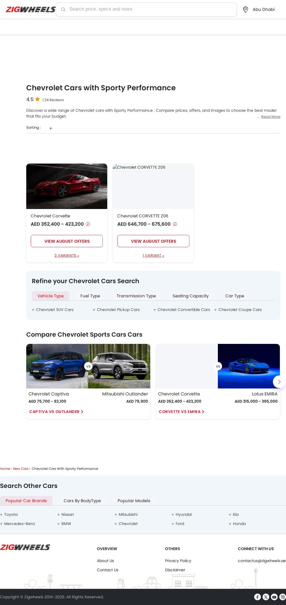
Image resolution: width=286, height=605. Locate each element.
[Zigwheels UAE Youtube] (274, 597)
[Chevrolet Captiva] (57, 366)
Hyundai (184, 514)
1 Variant (152, 255)
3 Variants (66, 255)
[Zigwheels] (31, 9)
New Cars (20, 468)
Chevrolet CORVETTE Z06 (142, 215)
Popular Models (134, 501)
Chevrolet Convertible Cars (184, 309)
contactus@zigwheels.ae (262, 560)
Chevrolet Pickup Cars (118, 309)
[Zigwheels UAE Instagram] (282, 597)
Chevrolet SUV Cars (54, 309)
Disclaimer (175, 570)
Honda (239, 523)
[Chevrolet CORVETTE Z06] (153, 186)
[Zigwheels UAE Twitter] (266, 597)
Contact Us (107, 570)
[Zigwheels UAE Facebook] (257, 597)
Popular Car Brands (26, 501)
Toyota (11, 514)
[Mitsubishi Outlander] (119, 366)
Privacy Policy (178, 560)
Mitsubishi (128, 514)
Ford (180, 523)
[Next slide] (279, 381)
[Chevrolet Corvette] (66, 186)
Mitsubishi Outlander (125, 394)
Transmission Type (136, 296)
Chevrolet (128, 523)
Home (5, 468)
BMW (66, 523)
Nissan (67, 514)
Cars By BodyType (82, 501)
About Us (105, 560)
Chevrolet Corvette (50, 215)
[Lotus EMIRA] (249, 366)
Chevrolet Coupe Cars (240, 309)
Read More (270, 116)
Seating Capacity (191, 296)
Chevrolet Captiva (48, 394)
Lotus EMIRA (265, 394)
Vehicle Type (50, 296)
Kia (236, 514)
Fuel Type (90, 296)
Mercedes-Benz (19, 523)
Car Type (234, 296)
